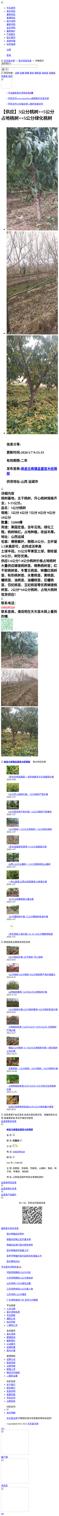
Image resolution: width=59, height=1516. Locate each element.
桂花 (10, 76)
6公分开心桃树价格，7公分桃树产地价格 (28, 794)
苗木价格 (11, 1350)
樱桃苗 (38, 73)
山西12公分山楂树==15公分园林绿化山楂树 (29, 864)
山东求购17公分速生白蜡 (19, 1283)
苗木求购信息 (13, 1312)
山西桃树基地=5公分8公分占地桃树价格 (28, 992)
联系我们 (11, 1388)
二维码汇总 (12, 1325)
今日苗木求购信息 (11, 1267)
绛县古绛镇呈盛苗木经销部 (17, 762)
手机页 (4, 1485)
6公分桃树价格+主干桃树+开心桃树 (26, 957)
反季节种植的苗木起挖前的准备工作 (24, 1256)
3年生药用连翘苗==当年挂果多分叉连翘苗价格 (31, 777)
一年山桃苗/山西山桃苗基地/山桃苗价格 (28, 882)
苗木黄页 (11, 37)
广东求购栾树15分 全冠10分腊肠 (22, 1300)
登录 (9, 55)
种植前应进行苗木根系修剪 (20, 1245)
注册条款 (11, 1401)
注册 (9, 50)
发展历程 (11, 1394)
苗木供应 (11, 11)
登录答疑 (11, 1362)
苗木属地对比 (13, 1261)
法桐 (17, 73)
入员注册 (11, 1309)
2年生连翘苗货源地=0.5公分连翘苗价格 (28, 847)
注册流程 (11, 1366)
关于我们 (11, 1385)
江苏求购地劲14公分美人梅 (20, 1289)
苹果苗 (4, 76)
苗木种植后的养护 (15, 1234)
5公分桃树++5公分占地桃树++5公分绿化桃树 (30, 829)
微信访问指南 (13, 1372)
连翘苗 (52, 73)
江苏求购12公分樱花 (16, 1294)
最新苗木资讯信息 (10, 1228)
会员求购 (11, 28)
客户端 (4, 1457)
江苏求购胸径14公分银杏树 (20, 1278)
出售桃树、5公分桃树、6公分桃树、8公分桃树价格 (33, 1068)
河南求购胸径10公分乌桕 (19, 1272)
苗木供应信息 (25, 61)
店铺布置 (11, 1347)
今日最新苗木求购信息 (20, 93)
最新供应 (11, 14)
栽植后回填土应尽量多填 (19, 1239)
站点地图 (11, 1413)
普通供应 (11, 18)
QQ (2, 1428)
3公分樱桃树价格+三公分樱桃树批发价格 (28, 916)
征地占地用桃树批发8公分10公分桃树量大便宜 (31, 1107)
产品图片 (11, 34)
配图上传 (11, 1369)
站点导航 (11, 1322)
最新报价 (11, 31)
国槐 (27, 73)
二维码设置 (12, 1376)
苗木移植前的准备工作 (18, 1250)
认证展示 (11, 1344)
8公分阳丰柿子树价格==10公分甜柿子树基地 (30, 812)
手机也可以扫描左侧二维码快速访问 (25, 104)
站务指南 (11, 44)
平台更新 (11, 1315)
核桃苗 (45, 73)
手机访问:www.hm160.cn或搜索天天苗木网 (28, 98)
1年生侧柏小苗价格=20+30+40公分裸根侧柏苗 (31, 934)
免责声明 (11, 1391)
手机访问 (11, 1398)
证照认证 (11, 1359)
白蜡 (22, 73)
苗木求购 (11, 21)
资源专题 (11, 41)
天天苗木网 (9, 61)
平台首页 (11, 8)
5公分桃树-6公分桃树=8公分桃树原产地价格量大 (32, 974)
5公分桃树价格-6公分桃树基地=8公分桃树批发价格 (33, 1009)
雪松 (32, 73)
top (2, 1513)
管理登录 (11, 1337)
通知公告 (11, 1318)
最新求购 (11, 24)
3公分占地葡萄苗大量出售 (21, 899)
